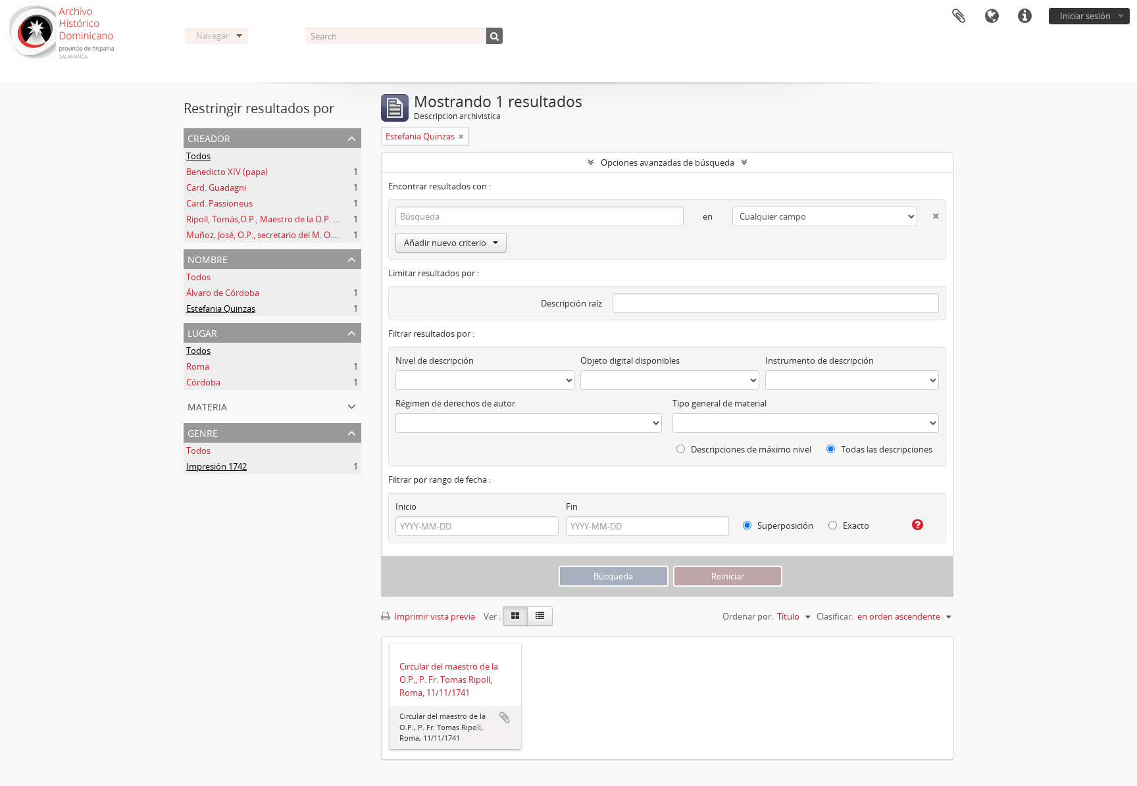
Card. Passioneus (219, 203)
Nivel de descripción (434, 360)
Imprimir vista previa (433, 616)
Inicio (406, 506)
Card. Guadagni (216, 187)
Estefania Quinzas (220, 308)
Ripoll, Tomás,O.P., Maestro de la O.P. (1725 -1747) (283, 219)
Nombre (208, 258)
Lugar (202, 332)
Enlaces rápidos (1024, 16)
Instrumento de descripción (819, 360)
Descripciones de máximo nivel (750, 449)
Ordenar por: (747, 616)
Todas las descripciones (885, 449)
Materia (207, 405)
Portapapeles (958, 16)
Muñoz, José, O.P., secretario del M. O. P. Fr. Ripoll (281, 235)
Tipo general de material (719, 403)
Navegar (212, 35)
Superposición (784, 525)
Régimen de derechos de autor (455, 403)
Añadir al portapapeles (504, 717)
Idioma (991, 16)
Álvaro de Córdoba (222, 293)
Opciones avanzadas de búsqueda (667, 162)
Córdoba (203, 382)
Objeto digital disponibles (630, 360)
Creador (209, 137)
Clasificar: (835, 616)
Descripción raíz (571, 303)
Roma (197, 366)
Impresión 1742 (216, 466)
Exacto (855, 525)
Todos (198, 156)
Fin (572, 506)
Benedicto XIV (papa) (227, 172)
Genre (203, 432)
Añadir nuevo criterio (445, 243)
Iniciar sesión (1085, 16)
